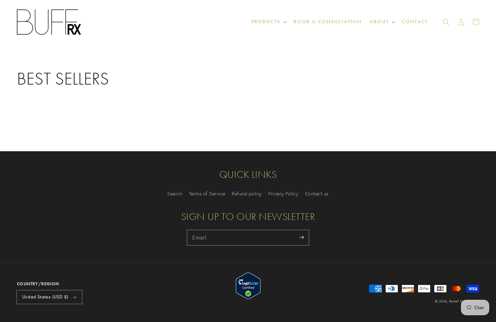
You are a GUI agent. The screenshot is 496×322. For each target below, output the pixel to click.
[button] (446, 21)
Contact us (317, 194)
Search (174, 194)
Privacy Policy (283, 194)
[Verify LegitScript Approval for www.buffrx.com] (248, 297)
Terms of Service (207, 194)
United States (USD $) (45, 297)
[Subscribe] (301, 237)
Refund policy (247, 194)
